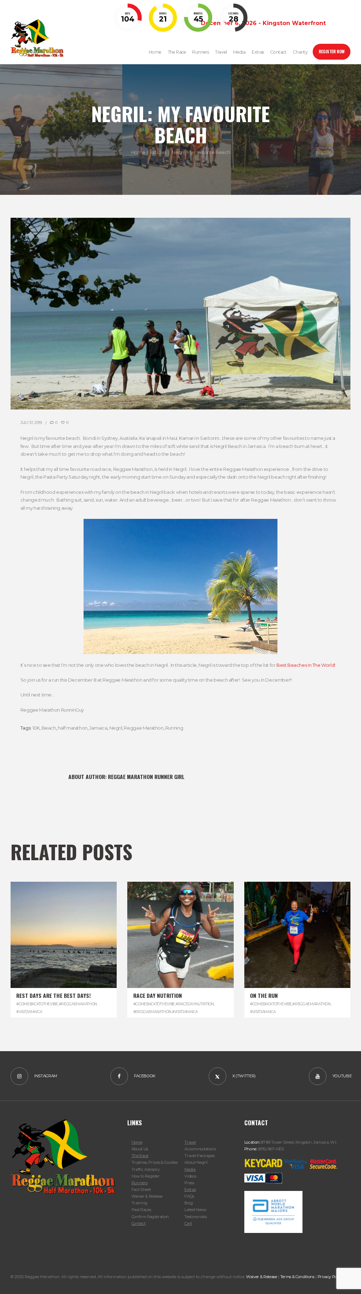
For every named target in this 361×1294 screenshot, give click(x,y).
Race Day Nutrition (157, 995)
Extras (190, 1189)
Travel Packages (199, 1155)
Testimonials (195, 1216)
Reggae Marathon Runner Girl (146, 776)
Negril (115, 728)
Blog (188, 1202)
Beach (49, 728)
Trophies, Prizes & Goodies (154, 1162)
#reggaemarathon (78, 1004)
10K (36, 728)
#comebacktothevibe (37, 1004)
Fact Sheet (141, 1189)
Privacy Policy (330, 1276)
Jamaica (98, 728)
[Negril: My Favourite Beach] (180, 313)
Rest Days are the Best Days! (53, 995)
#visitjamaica (29, 1012)
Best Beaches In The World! (305, 665)
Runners (139, 1182)
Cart (188, 1223)
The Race (139, 1155)
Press (189, 1182)
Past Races (141, 1209)
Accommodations (200, 1148)
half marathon (72, 728)
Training (139, 1202)
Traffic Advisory (145, 1169)
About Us (139, 1148)
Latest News (195, 1209)
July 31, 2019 (31, 422)
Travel (190, 1142)
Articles (158, 152)
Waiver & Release (147, 1196)
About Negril (195, 1162)
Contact (138, 1223)
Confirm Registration (150, 1216)
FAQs (189, 1196)
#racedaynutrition (195, 1004)
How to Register (145, 1176)
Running (174, 728)
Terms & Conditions (297, 1276)
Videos (190, 1176)
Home (138, 152)
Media (189, 1169)
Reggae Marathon (143, 728)
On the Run (264, 995)
